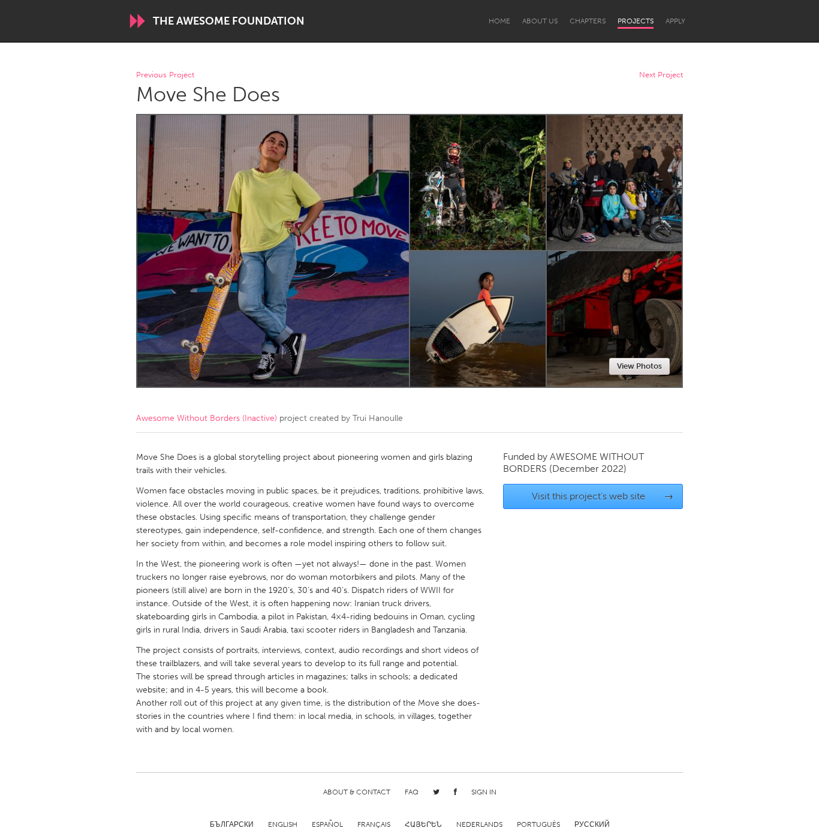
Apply (675, 21)
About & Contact (356, 792)
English (282, 824)
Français (373, 824)
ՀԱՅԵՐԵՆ (423, 824)
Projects (636, 21)
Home (499, 21)
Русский (592, 824)
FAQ (411, 792)
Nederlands (479, 824)
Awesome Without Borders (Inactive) (206, 418)
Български (232, 824)
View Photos (639, 366)
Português (538, 824)
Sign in (483, 792)
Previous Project (165, 75)
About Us (540, 21)
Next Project (661, 75)
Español (327, 824)
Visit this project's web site (603, 496)
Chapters (588, 21)
